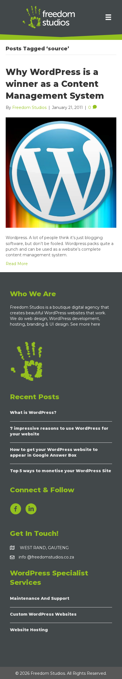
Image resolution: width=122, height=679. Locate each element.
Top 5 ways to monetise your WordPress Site (60, 470)
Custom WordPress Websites (43, 614)
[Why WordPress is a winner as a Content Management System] (61, 172)
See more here (85, 324)
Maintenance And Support (39, 598)
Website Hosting (29, 629)
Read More (17, 263)
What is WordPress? (33, 412)
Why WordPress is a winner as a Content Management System (55, 84)
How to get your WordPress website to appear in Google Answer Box (54, 452)
